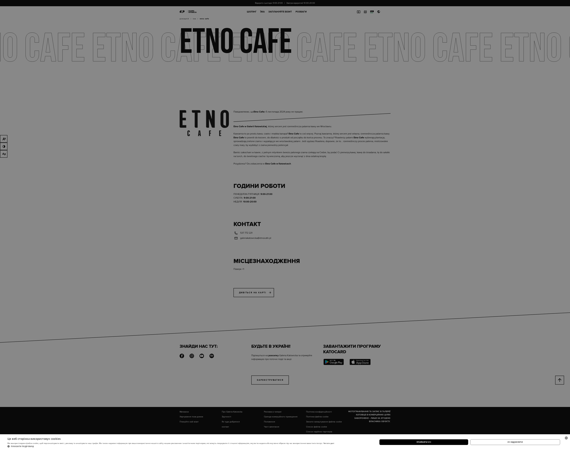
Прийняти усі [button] (424, 442)
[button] (170, 446)
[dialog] (285, 225)
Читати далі (328, 443)
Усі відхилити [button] (515, 442)
